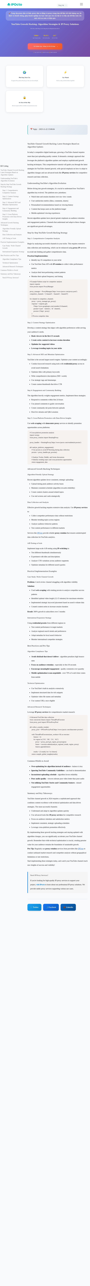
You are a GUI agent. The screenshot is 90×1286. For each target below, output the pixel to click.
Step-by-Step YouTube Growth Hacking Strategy (11, 186)
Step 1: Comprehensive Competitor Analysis (10, 191)
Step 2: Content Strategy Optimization (10, 198)
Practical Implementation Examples (12, 242)
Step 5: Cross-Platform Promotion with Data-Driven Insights (12, 216)
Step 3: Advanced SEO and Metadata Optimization (11, 204)
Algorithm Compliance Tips (11, 259)
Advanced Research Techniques (12, 266)
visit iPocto (40, 885)
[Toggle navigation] (81, 4)
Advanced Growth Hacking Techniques (10, 224)
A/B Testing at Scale (9, 238)
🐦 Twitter (34, 907)
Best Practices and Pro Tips (10, 255)
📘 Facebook (51, 907)
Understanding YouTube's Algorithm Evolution (9, 180)
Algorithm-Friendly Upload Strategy (11, 230)
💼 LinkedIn (68, 907)
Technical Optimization (10, 263)
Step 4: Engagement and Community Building (10, 210)
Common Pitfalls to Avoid (9, 270)
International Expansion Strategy (13, 252)
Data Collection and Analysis (12, 234)
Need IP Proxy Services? (10, 278)
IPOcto (40, 533)
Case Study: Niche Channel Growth (11, 247)
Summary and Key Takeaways (11, 274)
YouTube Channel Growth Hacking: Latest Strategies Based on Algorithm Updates (12, 172)
